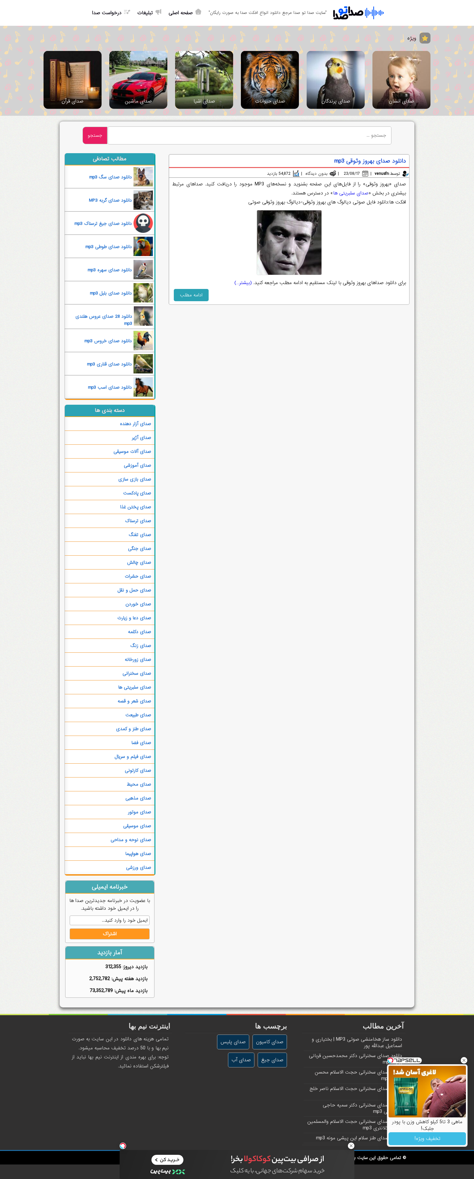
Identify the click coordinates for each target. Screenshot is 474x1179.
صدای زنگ (141, 645)
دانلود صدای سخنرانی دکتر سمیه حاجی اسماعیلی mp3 (362, 1108)
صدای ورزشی (138, 867)
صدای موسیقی (137, 825)
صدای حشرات (138, 576)
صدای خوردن (138, 604)
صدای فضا (141, 742)
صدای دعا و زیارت (134, 617)
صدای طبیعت (138, 714)
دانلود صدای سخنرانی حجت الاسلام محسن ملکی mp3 (358, 1075)
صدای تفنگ (140, 534)
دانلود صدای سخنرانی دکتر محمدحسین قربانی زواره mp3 (355, 1059)
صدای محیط (139, 784)
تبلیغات (145, 13)
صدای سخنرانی (137, 673)
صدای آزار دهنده (135, 423)
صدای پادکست (137, 493)
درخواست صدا (107, 13)
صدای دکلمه (139, 631)
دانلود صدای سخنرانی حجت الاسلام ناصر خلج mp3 (356, 1092)
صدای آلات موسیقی (132, 451)
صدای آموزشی (137, 465)
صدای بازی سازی (134, 479)
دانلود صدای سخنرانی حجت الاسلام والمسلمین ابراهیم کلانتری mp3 (354, 1125)
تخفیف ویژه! (427, 1139)
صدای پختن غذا (135, 506)
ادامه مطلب (191, 295)
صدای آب (241, 1060)
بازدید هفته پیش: (128, 979)
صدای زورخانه (138, 659)
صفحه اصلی (181, 13)
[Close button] (464, 1060)
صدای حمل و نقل (134, 590)
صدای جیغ (272, 1060)
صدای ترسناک (138, 520)
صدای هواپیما (138, 853)
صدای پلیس (233, 1042)
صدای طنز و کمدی (133, 728)
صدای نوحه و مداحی (131, 839)
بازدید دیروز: (134, 967)
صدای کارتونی (138, 770)
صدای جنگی (139, 548)
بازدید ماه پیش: (130, 991)
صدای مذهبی (138, 798)
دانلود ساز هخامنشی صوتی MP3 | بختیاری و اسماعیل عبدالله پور (357, 1042)
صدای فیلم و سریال (132, 756)
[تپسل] (123, 1146)
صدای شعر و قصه (134, 701)
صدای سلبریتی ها (351, 193)
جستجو (95, 135)
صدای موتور (139, 812)
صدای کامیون (269, 1042)
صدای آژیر (141, 437)
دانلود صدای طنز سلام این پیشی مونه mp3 (359, 1138)
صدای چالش (139, 562)
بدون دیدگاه (316, 174)
